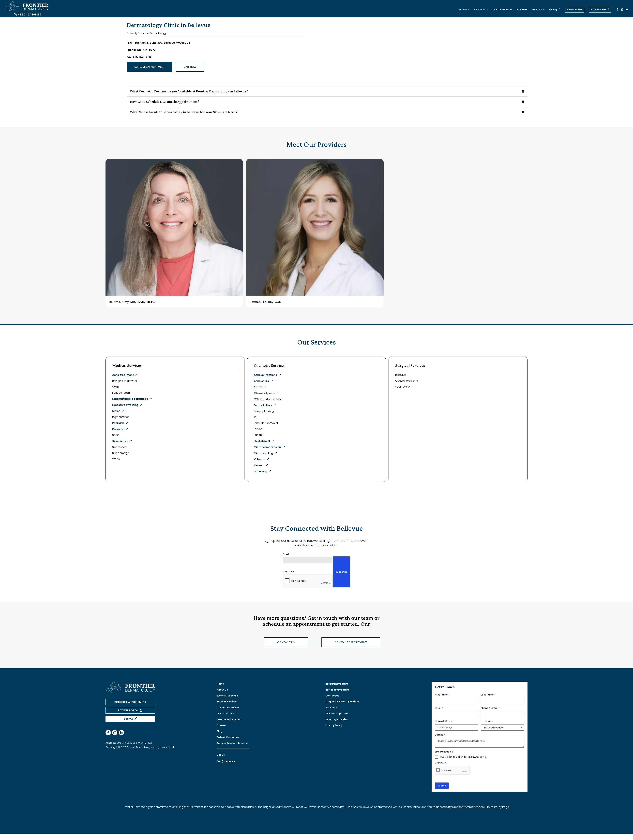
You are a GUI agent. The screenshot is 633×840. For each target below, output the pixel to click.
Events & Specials (227, 695)
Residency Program (337, 689)
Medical (462, 9)
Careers (221, 725)
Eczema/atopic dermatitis (130, 399)
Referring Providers (337, 719)
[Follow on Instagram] (114, 732)
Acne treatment (123, 375)
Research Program (336, 683)
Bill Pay (553, 9)
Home (220, 683)
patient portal (128, 710)
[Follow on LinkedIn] (121, 732)
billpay (128, 719)
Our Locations (501, 9)
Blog (219, 731)
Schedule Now (574, 9)
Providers (521, 9)
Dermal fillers (263, 405)
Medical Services (227, 701)
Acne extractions (265, 375)
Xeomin (259, 465)
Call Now (189, 67)
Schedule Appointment (149, 67)
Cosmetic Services (228, 707)
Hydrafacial (262, 441)
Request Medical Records (232, 743)
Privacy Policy (333, 725)
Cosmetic (479, 9)
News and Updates (336, 713)
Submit (442, 785)
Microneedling (263, 453)
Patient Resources (228, 737)
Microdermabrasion (267, 447)
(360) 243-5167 (30, 14)
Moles (116, 411)
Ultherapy (260, 471)
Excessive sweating (125, 405)
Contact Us (332, 695)
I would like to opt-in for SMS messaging (463, 757)
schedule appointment (351, 642)
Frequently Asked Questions (342, 701)
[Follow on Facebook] (108, 732)
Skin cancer (120, 441)
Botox (258, 387)
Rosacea (118, 429)
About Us (537, 9)
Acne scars (261, 381)
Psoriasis (118, 423)
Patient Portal (598, 9)
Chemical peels (264, 393)
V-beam (259, 459)
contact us (286, 642)
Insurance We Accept (229, 719)
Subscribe (341, 572)
